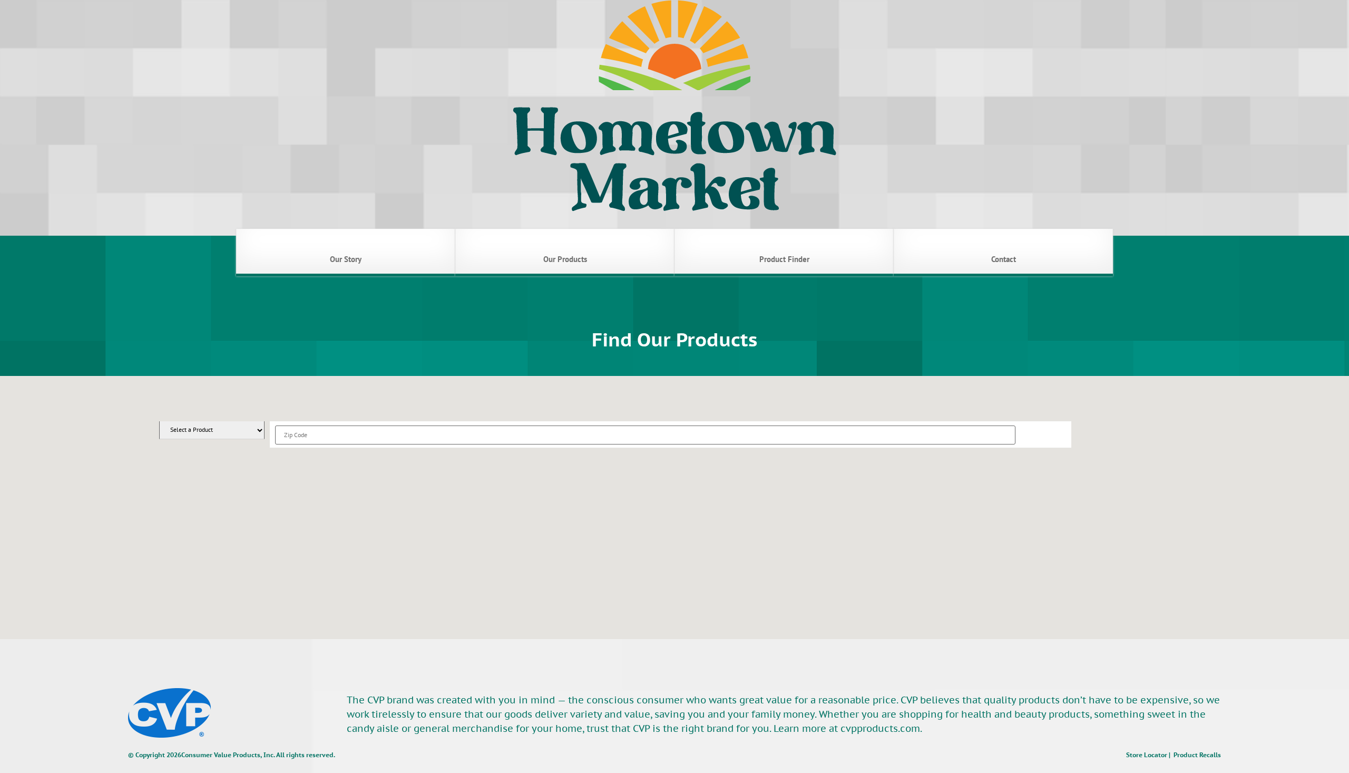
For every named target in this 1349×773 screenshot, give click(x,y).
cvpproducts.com (880, 728)
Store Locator (1146, 755)
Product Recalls (1197, 755)
